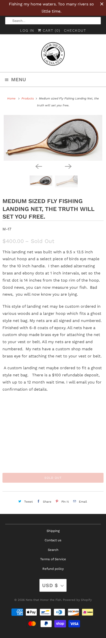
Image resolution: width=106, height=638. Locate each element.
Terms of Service (53, 559)
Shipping (53, 531)
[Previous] (38, 166)
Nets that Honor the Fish (43, 600)
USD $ (50, 585)
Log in (27, 30)
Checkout (75, 30)
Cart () (50, 30)
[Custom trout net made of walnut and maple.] (53, 137)
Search (53, 550)
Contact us (53, 540)
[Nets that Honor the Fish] (53, 55)
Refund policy (53, 569)
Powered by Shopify (77, 600)
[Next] (67, 166)
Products (28, 98)
